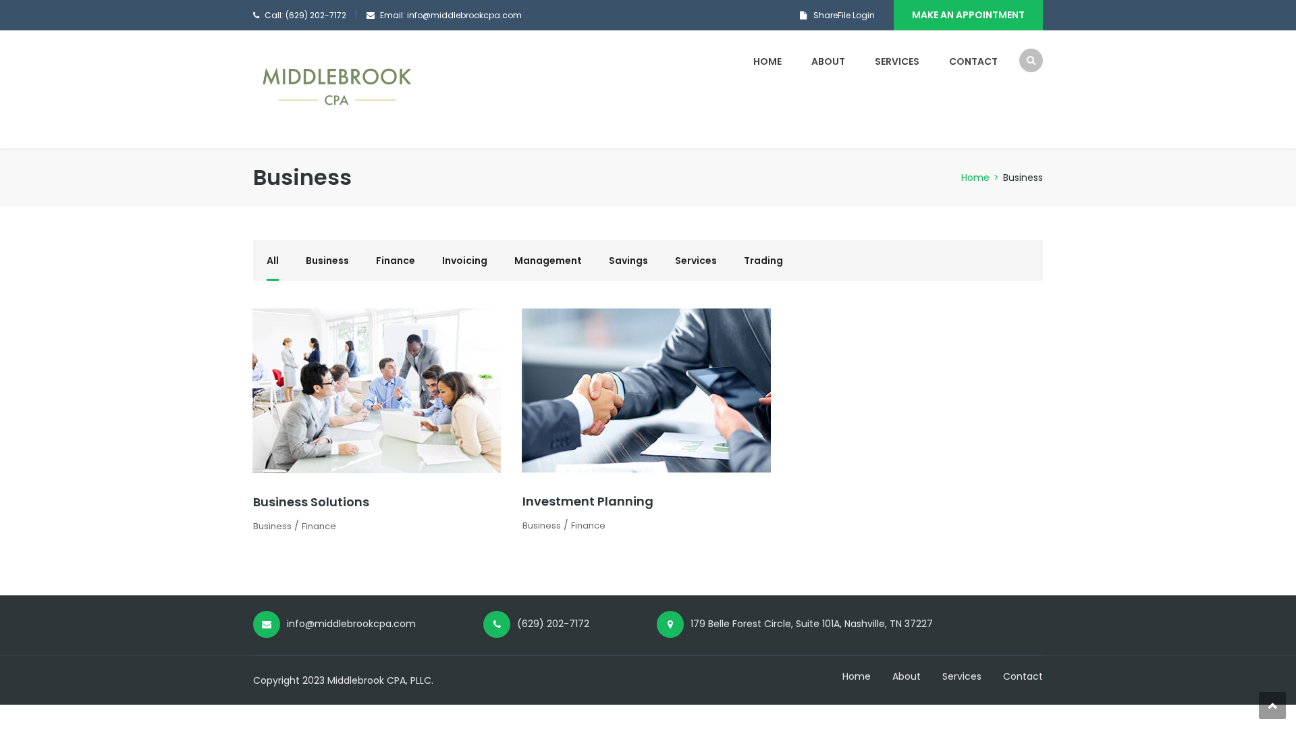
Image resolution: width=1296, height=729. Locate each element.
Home (767, 61)
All (273, 260)
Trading (763, 260)
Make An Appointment (968, 15)
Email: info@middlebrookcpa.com (451, 15)
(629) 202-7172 (553, 623)
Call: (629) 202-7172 (305, 15)
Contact (973, 61)
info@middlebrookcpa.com (351, 623)
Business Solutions (311, 501)
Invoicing (464, 260)
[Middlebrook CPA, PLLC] (337, 89)
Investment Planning (587, 501)
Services (897, 61)
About (828, 61)
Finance (395, 260)
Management (548, 260)
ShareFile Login (844, 15)
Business (327, 260)
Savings (628, 260)
